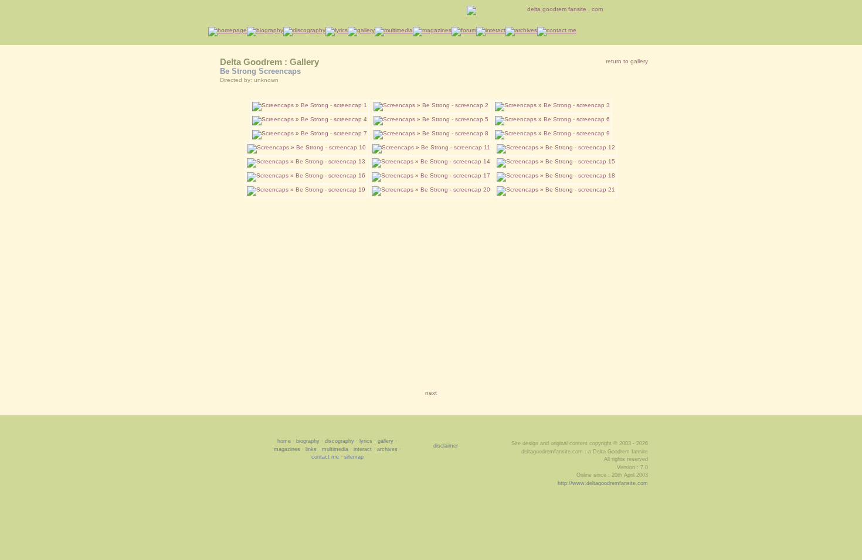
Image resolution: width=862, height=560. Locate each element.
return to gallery (627, 61)
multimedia (335, 449)
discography (339, 441)
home (284, 441)
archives (387, 449)
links (311, 449)
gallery (385, 441)
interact (363, 449)
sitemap (354, 457)
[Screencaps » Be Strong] (309, 105)
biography (308, 441)
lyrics (365, 441)
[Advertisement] (431, 286)
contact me (325, 457)
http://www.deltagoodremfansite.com (603, 483)
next (431, 393)
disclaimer (445, 446)
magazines (287, 449)
